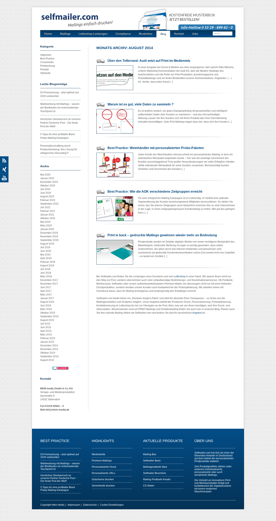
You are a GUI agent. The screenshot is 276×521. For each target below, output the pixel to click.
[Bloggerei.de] (60, 368)
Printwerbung (47, 65)
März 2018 (46, 276)
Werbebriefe (98, 454)
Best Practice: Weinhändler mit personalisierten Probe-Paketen (155, 148)
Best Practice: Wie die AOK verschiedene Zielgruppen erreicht (154, 191)
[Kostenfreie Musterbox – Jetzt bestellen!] (155, 22)
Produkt (44, 69)
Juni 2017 (45, 287)
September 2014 (49, 356)
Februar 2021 (47, 211)
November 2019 (49, 236)
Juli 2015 (45, 323)
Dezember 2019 (49, 232)
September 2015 (49, 316)
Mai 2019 (45, 254)
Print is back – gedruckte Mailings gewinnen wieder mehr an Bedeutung (162, 235)
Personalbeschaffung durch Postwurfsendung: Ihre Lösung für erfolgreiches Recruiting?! (58, 149)
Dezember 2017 (49, 280)
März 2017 (46, 294)
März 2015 (46, 334)
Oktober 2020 (47, 218)
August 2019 (47, 243)
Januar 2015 (47, 341)
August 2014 (47, 360)
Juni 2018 (45, 272)
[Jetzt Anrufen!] (206, 27)
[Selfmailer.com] (89, 20)
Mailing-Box (149, 454)
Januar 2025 (47, 178)
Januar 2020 (47, 229)
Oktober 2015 (47, 312)
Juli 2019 (45, 247)
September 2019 (49, 240)
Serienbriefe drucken (103, 485)
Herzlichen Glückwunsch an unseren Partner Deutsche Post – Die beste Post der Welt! (60, 123)
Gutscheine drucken (103, 479)
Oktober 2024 (47, 185)
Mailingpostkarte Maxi (155, 466)
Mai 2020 (45, 222)
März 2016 (46, 309)
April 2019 (46, 258)
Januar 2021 (47, 214)
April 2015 (46, 331)
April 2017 (46, 291)
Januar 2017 (47, 298)
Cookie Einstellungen (112, 504)
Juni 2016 (45, 305)
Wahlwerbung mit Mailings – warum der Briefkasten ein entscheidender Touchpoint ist (59, 108)
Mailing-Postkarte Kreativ (157, 479)
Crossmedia (47, 62)
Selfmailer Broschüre (154, 473)
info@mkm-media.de (57, 409)
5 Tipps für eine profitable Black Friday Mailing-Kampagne (57, 489)
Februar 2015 (47, 338)
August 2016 (47, 301)
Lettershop (179, 276)
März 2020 (46, 225)
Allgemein (45, 55)
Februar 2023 (47, 200)
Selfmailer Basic (152, 460)
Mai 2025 (45, 174)
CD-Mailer (148, 485)
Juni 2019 (45, 251)
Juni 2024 (45, 192)
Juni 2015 (45, 327)
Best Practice (47, 58)
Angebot (197, 312)
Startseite (45, 73)
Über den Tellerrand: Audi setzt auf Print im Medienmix (148, 60)
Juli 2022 (45, 207)
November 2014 (49, 349)
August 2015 (47, 320)
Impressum (74, 504)
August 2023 (47, 196)
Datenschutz (90, 504)
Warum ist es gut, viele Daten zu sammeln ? (140, 104)
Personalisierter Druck (104, 466)
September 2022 (49, 203)
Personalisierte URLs (103, 473)
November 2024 (49, 182)
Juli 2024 (45, 189)
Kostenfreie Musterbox (192, 18)
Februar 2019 (47, 261)
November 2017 (49, 283)
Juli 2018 (45, 269)
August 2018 (47, 265)
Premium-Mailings (102, 460)
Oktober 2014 (47, 352)
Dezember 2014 (49, 345)
